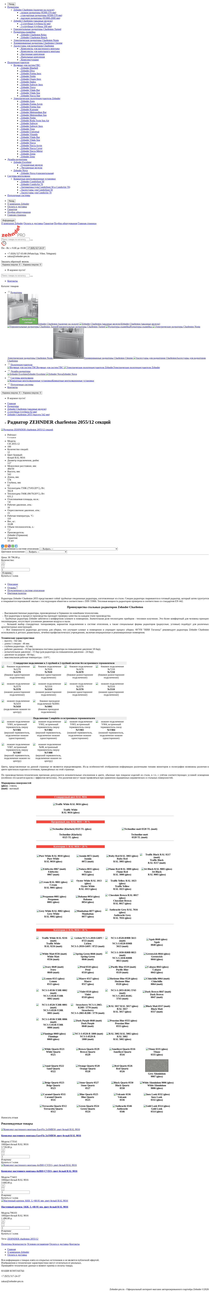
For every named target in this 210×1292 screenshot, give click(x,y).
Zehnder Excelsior (22, 162)
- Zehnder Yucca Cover (31, 148)
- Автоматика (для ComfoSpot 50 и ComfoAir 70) (45, 187)
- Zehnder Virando (29, 134)
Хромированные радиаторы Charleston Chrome (38, 43)
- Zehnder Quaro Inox (30, 79)
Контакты (12, 281)
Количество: (7, 560)
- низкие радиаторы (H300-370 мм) (38, 12)
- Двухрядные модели (31, 167)
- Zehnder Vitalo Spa (30, 93)
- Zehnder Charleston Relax (33, 34)
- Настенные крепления (32, 54)
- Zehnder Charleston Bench (33, 37)
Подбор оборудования (19, 212)
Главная (11, 403)
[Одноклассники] (6, 546)
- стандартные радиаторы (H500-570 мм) (41, 15)
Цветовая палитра (16, 593)
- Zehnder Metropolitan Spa (33, 115)
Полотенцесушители (18, 62)
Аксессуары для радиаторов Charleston (34, 45)
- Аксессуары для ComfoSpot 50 (36, 190)
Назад (11, 4)
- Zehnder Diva (27, 70)
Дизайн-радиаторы (17, 159)
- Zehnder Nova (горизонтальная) (37, 173)
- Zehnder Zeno (27, 156)
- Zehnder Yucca (28, 142)
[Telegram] (16, 546)
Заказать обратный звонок (15, 261)
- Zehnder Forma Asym (31, 104)
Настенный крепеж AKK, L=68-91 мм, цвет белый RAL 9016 (34, 1207)
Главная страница (16, 215)
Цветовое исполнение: (13, 551)
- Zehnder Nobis (28, 76)
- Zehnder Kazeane (29, 109)
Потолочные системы (18, 195)
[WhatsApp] (12, 546)
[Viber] (9, 546)
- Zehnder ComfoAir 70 (31, 184)
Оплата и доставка (17, 206)
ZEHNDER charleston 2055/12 (22, 1239)
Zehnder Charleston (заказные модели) (33, 21)
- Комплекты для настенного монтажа (39, 48)
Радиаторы (13, 7)
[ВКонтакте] (2, 546)
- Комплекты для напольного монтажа (40, 51)
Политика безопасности (13, 1244)
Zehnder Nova (21, 170)
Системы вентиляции (18, 176)
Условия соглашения (38, 1244)
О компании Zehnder (18, 204)
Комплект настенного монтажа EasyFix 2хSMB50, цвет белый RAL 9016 (41, 1135)
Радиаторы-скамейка (24, 32)
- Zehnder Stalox (28, 81)
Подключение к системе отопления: (20, 548)
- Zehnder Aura (27, 101)
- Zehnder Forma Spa (30, 106)
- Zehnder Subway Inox (31, 84)
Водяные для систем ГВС (27, 65)
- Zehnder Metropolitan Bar (33, 112)
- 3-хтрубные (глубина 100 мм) (36, 26)
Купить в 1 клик (9, 1162)
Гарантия (12, 209)
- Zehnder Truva (28, 87)
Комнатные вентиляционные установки (35, 178)
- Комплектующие (29, 59)
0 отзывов (11, 437)
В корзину (7, 573)
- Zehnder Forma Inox (30, 73)
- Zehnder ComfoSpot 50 (32, 181)
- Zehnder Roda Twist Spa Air (34, 120)
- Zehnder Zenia (27, 154)
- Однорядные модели (31, 165)
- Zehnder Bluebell (29, 68)
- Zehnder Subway (29, 123)
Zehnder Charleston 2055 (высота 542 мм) (28, 414)
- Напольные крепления (32, 57)
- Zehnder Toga (27, 129)
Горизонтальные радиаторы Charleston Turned (37, 29)
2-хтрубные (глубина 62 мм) (22, 411)
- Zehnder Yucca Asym (31, 145)
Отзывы (12, 587)
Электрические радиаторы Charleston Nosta (36, 40)
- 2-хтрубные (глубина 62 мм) (35, 23)
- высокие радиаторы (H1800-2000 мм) (40, 18)
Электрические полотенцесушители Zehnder (37, 98)
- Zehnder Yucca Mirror (31, 151)
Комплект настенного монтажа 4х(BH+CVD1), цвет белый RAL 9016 (39, 1171)
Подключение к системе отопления (25, 590)
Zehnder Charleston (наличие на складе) (34, 9)
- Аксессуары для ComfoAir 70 (36, 192)
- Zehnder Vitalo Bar (30, 90)
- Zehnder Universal (29, 131)
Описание (12, 584)
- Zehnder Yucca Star (30, 95)
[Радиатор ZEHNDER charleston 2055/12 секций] (27, 429)
